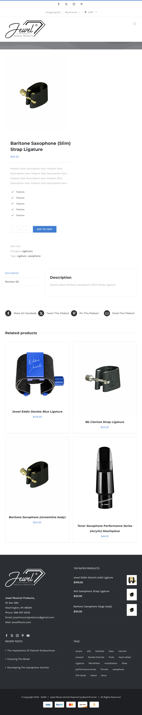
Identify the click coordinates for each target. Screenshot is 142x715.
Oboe (124, 663)
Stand (93, 675)
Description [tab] (12, 273)
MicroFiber (94, 663)
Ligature (21, 256)
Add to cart (44, 229)
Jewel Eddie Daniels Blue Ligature (37, 411)
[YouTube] (28, 635)
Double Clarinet (96, 657)
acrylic (79, 651)
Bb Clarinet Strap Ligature (104, 422)
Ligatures (27, 251)
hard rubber (125, 657)
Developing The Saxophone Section (28, 667)
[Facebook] (6, 635)
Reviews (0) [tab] (12, 281)
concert (79, 657)
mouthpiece (110, 663)
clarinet (122, 651)
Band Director (89, 697)
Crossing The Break (18, 659)
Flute (111, 657)
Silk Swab (81, 675)
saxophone (34, 256)
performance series (86, 669)
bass (111, 651)
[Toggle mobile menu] (135, 24)
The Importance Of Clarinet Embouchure (31, 650)
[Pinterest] (22, 635)
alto (89, 651)
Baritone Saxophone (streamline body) (37, 517)
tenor (104, 675)
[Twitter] (12, 635)
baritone (99, 651)
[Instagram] (17, 635)
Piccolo (104, 669)
